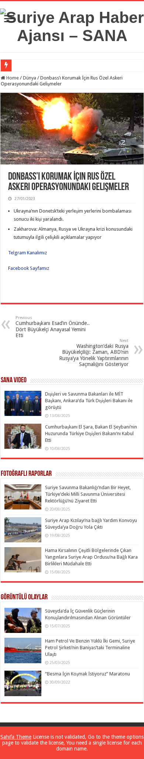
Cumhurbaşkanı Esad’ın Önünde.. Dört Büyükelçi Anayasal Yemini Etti (53, 326)
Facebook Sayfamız (28, 268)
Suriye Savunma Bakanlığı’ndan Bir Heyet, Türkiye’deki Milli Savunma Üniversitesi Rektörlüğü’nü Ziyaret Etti (88, 494)
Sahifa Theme (15, 737)
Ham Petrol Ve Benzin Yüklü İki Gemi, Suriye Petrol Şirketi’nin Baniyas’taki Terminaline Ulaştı (90, 647)
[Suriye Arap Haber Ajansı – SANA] (72, 25)
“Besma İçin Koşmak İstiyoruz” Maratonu (87, 674)
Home (12, 78)
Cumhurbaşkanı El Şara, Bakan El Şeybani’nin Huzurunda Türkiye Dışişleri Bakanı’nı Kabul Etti (91, 433)
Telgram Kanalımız (28, 252)
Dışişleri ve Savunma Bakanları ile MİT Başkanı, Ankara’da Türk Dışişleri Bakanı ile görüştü (89, 400)
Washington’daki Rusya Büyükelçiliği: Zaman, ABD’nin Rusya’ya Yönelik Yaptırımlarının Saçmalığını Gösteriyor (93, 352)
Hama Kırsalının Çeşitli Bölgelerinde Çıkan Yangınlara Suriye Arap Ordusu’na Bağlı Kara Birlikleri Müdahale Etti (91, 557)
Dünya (29, 78)
